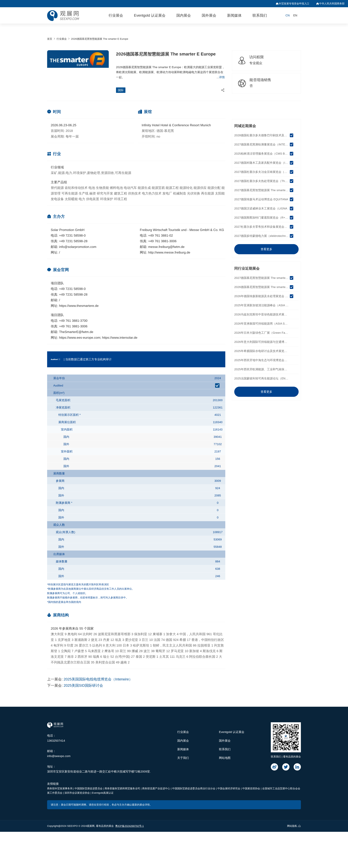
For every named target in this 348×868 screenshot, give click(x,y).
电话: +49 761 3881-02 (156, 235)
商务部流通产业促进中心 (156, 788)
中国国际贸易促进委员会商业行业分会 (194, 788)
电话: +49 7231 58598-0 (68, 235)
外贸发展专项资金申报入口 (294, 3)
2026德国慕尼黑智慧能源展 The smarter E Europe (99, 38)
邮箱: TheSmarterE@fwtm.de (72, 332)
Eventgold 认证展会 (149, 15)
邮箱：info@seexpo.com (59, 753)
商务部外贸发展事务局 (60, 788)
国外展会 (209, 15)
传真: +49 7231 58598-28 (69, 241)
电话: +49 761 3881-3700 (69, 320)
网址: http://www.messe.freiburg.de (165, 252)
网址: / (55, 252)
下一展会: (75, 685)
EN (295, 15)
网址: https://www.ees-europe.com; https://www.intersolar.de (94, 337)
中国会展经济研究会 (229, 788)
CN (287, 15)
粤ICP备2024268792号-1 (129, 826)
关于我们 (183, 757)
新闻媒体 (234, 15)
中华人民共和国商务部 (332, 3)
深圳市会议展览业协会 (77, 792)
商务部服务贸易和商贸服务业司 (123, 788)
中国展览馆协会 (251, 788)
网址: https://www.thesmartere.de (75, 306)
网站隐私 (292, 826)
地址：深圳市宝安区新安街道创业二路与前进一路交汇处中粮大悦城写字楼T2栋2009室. (99, 769)
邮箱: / (55, 300)
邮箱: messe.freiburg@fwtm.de (162, 247)
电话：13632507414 (56, 738)
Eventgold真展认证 (103, 792)
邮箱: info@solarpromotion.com (73, 247)
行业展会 (116, 15)
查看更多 (266, 249)
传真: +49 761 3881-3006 (158, 241)
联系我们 (259, 15)
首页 (49, 38)
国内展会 (183, 15)
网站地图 (225, 757)
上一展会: (89, 679)
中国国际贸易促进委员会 (89, 788)
